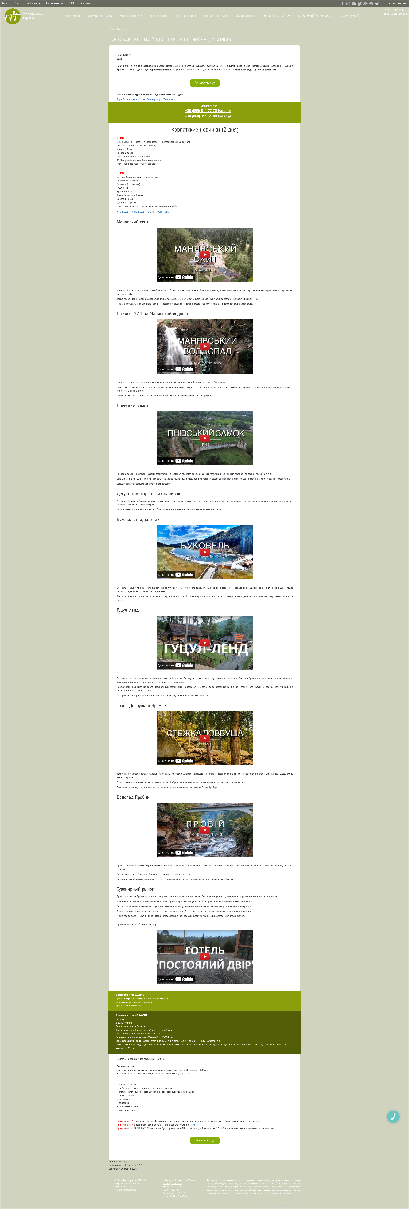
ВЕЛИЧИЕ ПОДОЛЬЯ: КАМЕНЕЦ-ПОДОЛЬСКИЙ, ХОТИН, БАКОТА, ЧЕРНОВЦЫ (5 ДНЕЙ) (310, 16)
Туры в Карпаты (157, 16)
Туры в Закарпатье (184, 16)
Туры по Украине (245, 16)
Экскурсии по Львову (99, 16)
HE (404, 3)
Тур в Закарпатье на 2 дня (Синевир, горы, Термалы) (145, 99)
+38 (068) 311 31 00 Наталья (208, 116)
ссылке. (193, 1125)
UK (389, 3)
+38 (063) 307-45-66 (394, 10)
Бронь (5, 3)
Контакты (86, 3)
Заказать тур (205, 83)
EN (399, 3)
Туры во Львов (72, 16)
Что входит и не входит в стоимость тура (143, 211)
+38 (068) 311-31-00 (172, 1187)
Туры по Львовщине (130, 16)
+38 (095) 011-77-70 (172, 1184)
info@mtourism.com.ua (125, 1190)
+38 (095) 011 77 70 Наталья (208, 111)
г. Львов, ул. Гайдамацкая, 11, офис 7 (180, 1180)
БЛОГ (71, 3)
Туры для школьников (215, 16)
